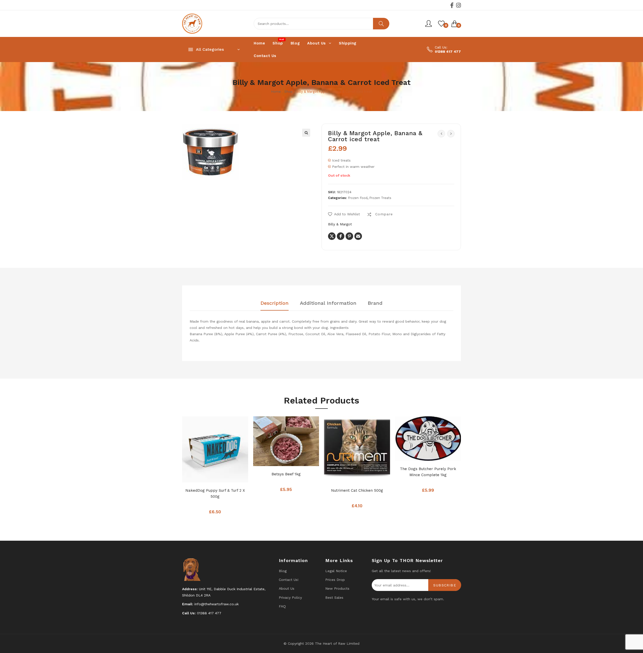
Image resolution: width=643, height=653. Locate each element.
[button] (306, 133)
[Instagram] (458, 5)
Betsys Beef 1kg (286, 474)
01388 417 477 (448, 51)
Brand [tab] (375, 303)
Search (381, 23)
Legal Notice (336, 571)
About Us (286, 588)
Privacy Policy (290, 597)
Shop (288, 91)
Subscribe (444, 585)
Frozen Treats (380, 198)
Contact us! (289, 580)
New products (337, 588)
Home (276, 91)
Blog (283, 571)
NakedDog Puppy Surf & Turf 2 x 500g (215, 493)
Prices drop (335, 580)
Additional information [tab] (328, 303)
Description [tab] (274, 303)
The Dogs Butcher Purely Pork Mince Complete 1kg (428, 472)
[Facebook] (452, 5)
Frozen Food (357, 198)
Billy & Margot (340, 224)
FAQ (282, 606)
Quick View (225, 477)
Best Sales (334, 597)
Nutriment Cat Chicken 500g (357, 490)
